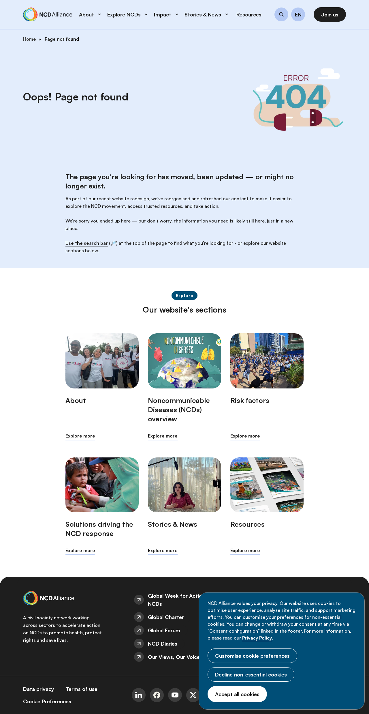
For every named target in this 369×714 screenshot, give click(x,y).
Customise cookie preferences (252, 656)
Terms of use (81, 689)
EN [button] (298, 15)
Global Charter (166, 617)
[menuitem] (184, 600)
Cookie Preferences (47, 701)
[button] (281, 15)
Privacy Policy (257, 638)
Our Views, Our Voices (175, 657)
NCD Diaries (162, 643)
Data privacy (38, 689)
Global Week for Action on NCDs (180, 599)
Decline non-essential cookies (251, 674)
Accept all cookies (237, 694)
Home (29, 39)
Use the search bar (86, 243)
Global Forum (164, 630)
